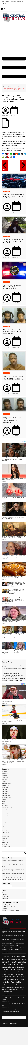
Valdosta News (5, 844)
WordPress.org (5, 898)
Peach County (5, 828)
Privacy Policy (13, 1)
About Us (7, 1)
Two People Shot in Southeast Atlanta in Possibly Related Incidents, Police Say (12, 287)
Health (3, 811)
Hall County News (6, 809)
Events (3, 801)
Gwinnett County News (7, 807)
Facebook (2, 6)
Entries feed (4, 894)
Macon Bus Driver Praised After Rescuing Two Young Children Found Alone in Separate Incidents (13, 870)
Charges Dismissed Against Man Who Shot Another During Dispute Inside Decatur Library (13, 874)
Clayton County (5, 787)
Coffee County (5, 791)
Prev (4, 169)
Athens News (5, 773)
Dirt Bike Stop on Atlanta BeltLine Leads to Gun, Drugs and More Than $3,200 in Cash (13, 241)
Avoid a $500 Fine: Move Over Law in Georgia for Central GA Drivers (12, 861)
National (3, 820)
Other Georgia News (6, 824)
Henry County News (6, 813)
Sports (3, 834)
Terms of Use (20, 1)
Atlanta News (4, 128)
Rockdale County (5, 832)
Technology (4, 838)
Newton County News (6, 822)
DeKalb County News (6, 797)
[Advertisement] (14, 39)
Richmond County (6, 830)
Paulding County (5, 826)
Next (22, 161)
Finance (3, 803)
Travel (3, 840)
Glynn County (5, 805)
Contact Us (4, 3)
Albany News (4, 771)
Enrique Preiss (5, 115)
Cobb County (4, 789)
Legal (3, 817)
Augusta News (5, 777)
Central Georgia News (6, 783)
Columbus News (5, 793)
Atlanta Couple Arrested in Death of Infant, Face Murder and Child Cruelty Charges (13, 331)
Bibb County (4, 779)
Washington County (6, 846)
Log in (3, 892)
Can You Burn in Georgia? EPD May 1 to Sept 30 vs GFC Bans (13, 865)
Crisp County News (6, 795)
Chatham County (5, 785)
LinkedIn (4, 6)
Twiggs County (5, 842)
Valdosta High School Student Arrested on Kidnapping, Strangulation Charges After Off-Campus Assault (13, 878)
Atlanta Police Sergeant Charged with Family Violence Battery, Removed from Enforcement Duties (13, 378)
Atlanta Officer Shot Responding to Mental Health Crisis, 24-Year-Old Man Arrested (13, 196)
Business (4, 781)
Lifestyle (3, 819)
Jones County (5, 815)
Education (4, 799)
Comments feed (5, 896)
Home (3, 1)
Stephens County (5, 836)
